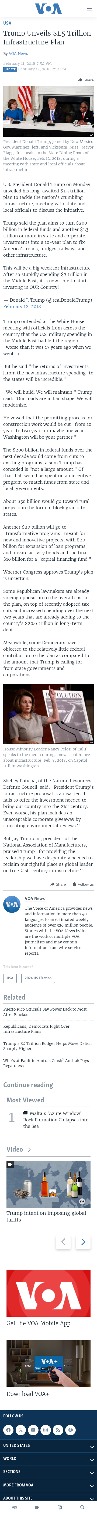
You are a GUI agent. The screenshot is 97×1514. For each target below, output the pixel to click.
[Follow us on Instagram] (45, 1430)
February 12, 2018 (22, 306)
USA (7, 23)
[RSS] (58, 1430)
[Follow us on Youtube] (33, 1430)
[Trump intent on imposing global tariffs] (48, 1184)
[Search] (82, 1507)
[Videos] (37, 1507)
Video (14, 1149)
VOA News (18, 53)
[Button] (86, 80)
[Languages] (60, 1507)
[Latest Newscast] (14, 1507)
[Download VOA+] (48, 1363)
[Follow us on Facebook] (8, 1430)
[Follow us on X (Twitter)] (21, 1430)
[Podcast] (70, 1430)
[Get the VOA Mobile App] (48, 1293)
